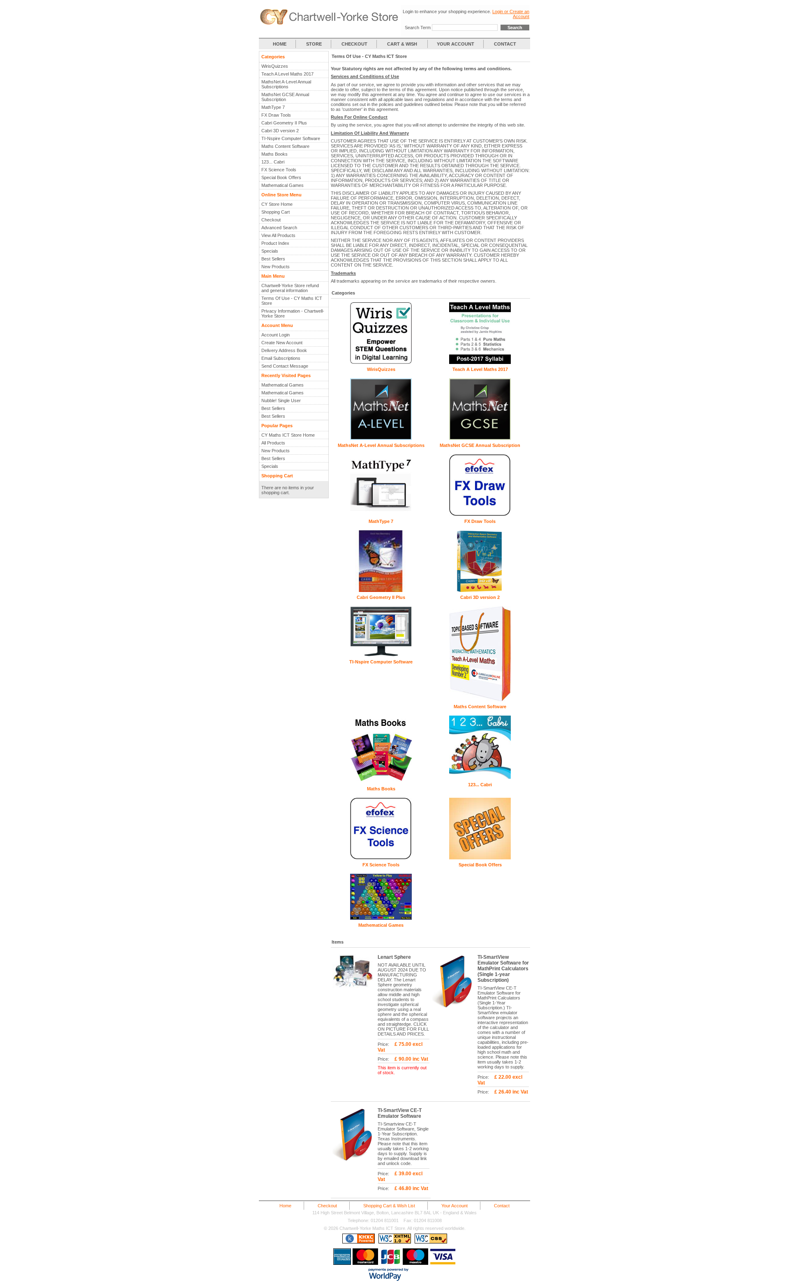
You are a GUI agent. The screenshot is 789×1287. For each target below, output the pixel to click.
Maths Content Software (285, 146)
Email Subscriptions (280, 358)
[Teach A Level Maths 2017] (480, 362)
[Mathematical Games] (381, 918)
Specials (269, 251)
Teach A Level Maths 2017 (287, 73)
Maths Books (274, 154)
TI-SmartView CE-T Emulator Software (400, 1113)
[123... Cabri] (480, 777)
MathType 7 (273, 107)
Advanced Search (279, 227)
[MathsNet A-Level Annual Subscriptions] (381, 438)
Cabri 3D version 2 (280, 130)
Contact (502, 1205)
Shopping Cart (275, 212)
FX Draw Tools (276, 115)
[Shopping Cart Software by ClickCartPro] (358, 1241)
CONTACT (505, 43)
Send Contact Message (284, 366)
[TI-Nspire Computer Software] (381, 654)
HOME (279, 43)
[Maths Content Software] (480, 699)
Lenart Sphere (394, 957)
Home (285, 1205)
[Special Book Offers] (480, 857)
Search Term (418, 27)
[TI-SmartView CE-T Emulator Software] (355, 1164)
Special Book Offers (281, 177)
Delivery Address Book (284, 350)
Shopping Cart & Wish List (389, 1205)
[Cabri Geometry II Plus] (381, 590)
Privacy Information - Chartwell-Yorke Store (292, 313)
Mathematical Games (282, 185)
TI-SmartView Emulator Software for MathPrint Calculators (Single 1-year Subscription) (503, 968)
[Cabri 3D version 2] (480, 590)
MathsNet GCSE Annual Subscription (285, 97)
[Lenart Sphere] (355, 991)
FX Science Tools (278, 169)
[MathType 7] (381, 514)
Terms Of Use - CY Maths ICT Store (291, 301)
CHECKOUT (354, 43)
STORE (314, 43)
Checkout (271, 219)
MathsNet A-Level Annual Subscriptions (286, 84)
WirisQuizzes (274, 66)
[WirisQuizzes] (381, 362)
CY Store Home (277, 204)
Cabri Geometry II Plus (284, 122)
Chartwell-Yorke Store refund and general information (290, 288)
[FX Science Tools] (381, 857)
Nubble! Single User (281, 400)
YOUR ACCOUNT (455, 43)
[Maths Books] (381, 781)
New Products (275, 266)
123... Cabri (272, 161)
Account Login (275, 334)
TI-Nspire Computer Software (290, 138)
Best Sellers (273, 258)
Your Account (454, 1205)
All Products (273, 442)
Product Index (275, 243)
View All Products (278, 235)
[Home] (330, 23)
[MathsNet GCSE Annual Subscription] (480, 438)
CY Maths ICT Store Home (288, 435)
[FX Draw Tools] (480, 514)
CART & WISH (402, 43)
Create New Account (281, 342)
